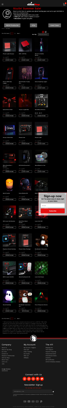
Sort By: (34, 34)
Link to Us (4, 361)
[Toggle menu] (8, 4)
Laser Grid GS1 (39, 221)
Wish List (26, 355)
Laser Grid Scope (39, 276)
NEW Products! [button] (12, 25)
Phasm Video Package (25, 249)
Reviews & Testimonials (8, 355)
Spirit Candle (6, 193)
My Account (27, 347)
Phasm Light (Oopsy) (8, 53)
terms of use (37, 406)
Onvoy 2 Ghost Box (8, 137)
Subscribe (52, 211)
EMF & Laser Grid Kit (8, 276)
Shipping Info (49, 347)
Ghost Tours (5, 359)
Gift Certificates (50, 359)
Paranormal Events (51, 353)
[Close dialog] (65, 194)
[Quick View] (13, 40)
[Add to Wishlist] (13, 44)
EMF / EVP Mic (22, 53)
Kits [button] (33, 25)
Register (33, 347)
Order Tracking (28, 351)
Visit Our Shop (6, 357)
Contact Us (5, 353)
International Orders (51, 355)
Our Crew (4, 351)
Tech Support (49, 349)
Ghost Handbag (7, 304)
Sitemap (52, 406)
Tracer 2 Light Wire (24, 109)
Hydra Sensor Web (8, 109)
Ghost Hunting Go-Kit (24, 276)
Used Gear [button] (54, 25)
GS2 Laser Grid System (9, 221)
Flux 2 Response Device (41, 304)
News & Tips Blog (7, 349)
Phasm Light (38, 137)
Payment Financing (51, 351)
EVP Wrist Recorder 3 (24, 165)
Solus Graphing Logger (41, 81)
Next (18, 33)
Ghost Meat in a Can (40, 165)
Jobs (3, 363)
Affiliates (26, 357)
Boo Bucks (27, 353)
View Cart (26, 349)
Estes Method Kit (23, 193)
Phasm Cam (22, 137)
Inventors (48, 357)
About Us (4, 347)
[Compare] (13, 48)
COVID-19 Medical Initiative (53, 361)
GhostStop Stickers (40, 109)
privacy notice (46, 406)
